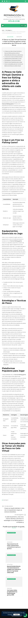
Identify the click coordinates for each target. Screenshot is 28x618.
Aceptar (16, 614)
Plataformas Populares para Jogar (13, 62)
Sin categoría (10, 36)
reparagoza (5, 500)
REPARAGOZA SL (14, 15)
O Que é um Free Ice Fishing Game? (13, 56)
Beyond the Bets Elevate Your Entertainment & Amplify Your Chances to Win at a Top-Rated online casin (14, 569)
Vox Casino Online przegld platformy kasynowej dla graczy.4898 (12, 592)
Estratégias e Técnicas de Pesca (12, 60)
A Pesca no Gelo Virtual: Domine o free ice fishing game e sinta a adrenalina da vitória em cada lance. (13, 53)
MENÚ (22, 25)
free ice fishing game (8, 104)
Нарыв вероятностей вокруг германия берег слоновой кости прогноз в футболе (14, 546)
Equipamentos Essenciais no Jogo (12, 58)
